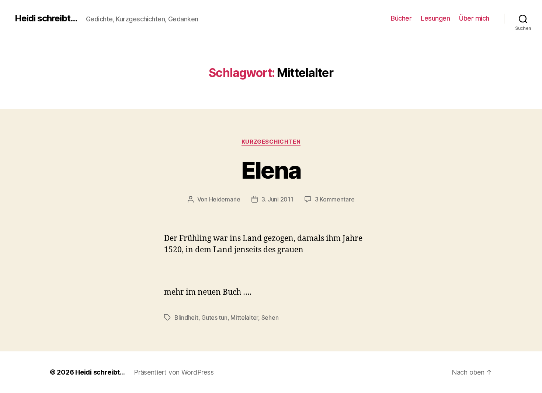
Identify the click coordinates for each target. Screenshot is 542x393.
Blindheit (186, 317)
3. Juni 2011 (277, 199)
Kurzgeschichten (271, 141)
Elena (271, 170)
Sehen (270, 317)
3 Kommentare (335, 199)
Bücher (401, 18)
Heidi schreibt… (100, 372)
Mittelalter (244, 317)
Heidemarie (224, 199)
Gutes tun (214, 317)
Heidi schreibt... (46, 18)
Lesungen (435, 18)
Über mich (474, 18)
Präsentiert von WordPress (173, 372)
